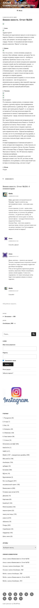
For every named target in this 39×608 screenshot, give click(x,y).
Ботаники (6, 470)
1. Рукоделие (7, 418)
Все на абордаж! (8, 481)
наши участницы (8, 514)
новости (5, 518)
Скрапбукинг (7, 529)
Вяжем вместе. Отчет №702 (20, 559)
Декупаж (5, 496)
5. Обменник (7, 433)
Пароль (5, 353)
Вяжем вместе (9, 179)
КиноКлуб (6, 503)
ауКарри (5, 466)
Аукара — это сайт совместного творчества (19, 4)
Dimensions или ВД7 (9, 444)
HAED (5, 451)
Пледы (5, 525)
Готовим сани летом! (9, 492)
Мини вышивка (7, 507)
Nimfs (15, 17)
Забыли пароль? (8, 373)
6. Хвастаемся (7, 436)
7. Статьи (6, 440)
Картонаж (6, 499)
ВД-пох (5, 473)
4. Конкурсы (6, 429)
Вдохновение (7, 477)
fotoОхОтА (6, 447)
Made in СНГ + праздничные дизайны (14, 455)
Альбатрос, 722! (18, 566)
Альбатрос (6, 462)
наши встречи (7, 510)
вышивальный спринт (9, 484)
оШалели (6, 521)
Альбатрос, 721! (17, 581)
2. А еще (5, 421)
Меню (20, 10)
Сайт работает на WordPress (11, 603)
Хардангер (6, 533)
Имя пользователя (9, 345)
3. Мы (4, 425)
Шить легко (6, 536)
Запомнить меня (10, 361)
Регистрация (7, 369)
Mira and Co (6, 459)
